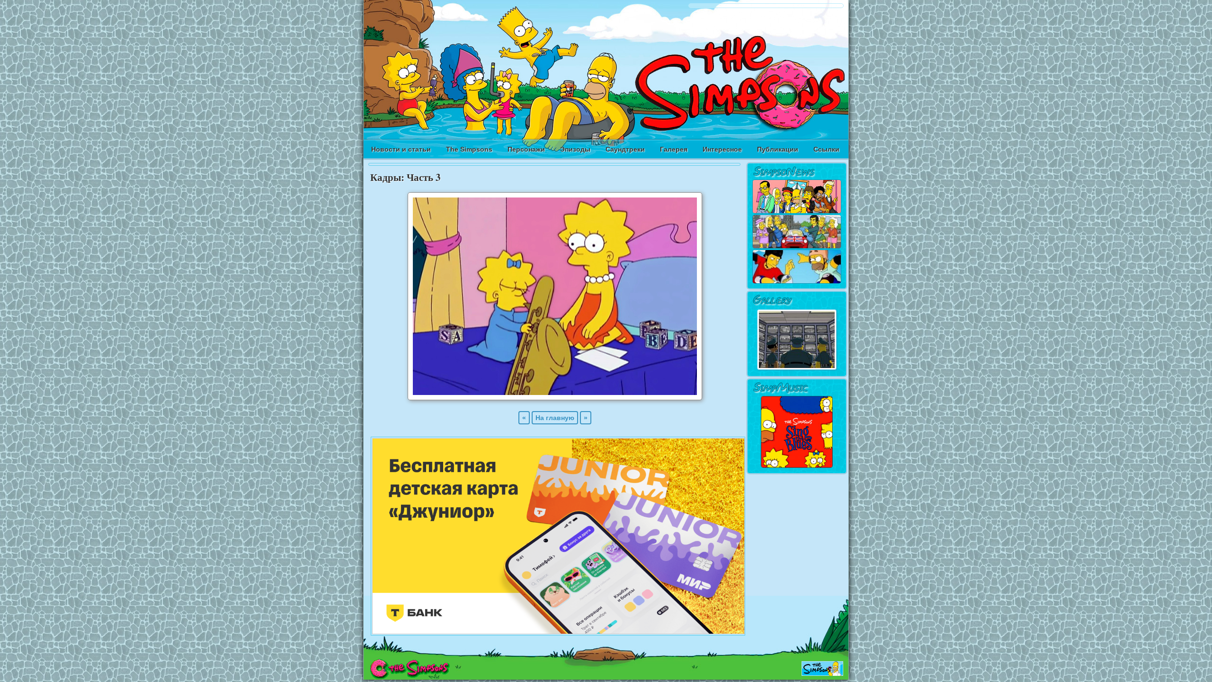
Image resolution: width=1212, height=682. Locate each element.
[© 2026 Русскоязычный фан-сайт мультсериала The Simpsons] (409, 676)
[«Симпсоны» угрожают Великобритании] (796, 247)
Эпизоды (575, 149)
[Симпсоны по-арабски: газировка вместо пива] (796, 211)
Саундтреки (625, 149)
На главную (554, 418)
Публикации (777, 149)
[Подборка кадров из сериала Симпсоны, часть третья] (555, 398)
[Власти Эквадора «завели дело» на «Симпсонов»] (796, 282)
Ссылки (826, 149)
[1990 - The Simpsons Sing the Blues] (797, 466)
